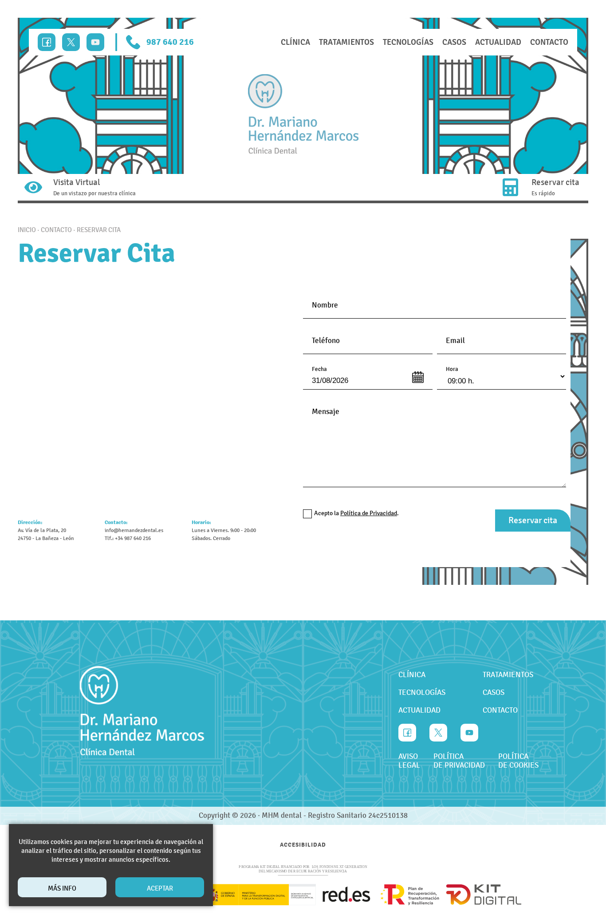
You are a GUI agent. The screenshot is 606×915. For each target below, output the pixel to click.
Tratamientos (346, 42)
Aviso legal (409, 761)
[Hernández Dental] (303, 114)
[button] (533, 520)
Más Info (62, 888)
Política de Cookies (518, 761)
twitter (71, 42)
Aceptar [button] (160, 888)
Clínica (295, 42)
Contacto (549, 42)
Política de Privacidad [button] (368, 513)
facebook (46, 42)
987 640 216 (170, 41)
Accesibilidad (303, 844)
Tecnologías (408, 42)
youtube (95, 42)
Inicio (27, 230)
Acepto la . (356, 513)
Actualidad (498, 42)
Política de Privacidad (459, 761)
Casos (454, 42)
